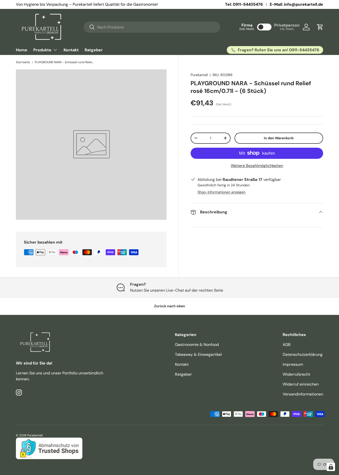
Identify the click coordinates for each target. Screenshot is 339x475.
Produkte (42, 50)
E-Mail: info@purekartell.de (296, 4)
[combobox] (152, 27)
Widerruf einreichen (301, 384)
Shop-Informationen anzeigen (221, 192)
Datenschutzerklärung (303, 354)
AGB (287, 344)
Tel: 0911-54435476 (244, 4)
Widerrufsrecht (296, 374)
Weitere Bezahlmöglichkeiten (257, 165)
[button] (320, 27)
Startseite (23, 62)
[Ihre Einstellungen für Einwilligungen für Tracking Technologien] (331, 467)
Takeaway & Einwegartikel (198, 354)
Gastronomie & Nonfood (197, 344)
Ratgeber (94, 50)
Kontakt (71, 50)
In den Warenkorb (279, 138)
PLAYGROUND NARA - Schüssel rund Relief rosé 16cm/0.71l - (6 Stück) (64, 62)
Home (21, 50)
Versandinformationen (303, 394)
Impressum (293, 364)
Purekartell (199, 75)
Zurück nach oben (169, 306)
